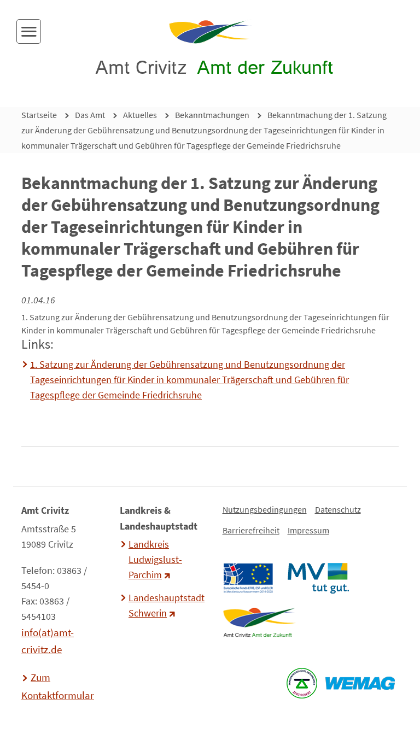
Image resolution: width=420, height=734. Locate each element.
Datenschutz (338, 509)
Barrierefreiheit (251, 530)
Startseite (39, 114)
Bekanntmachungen (212, 114)
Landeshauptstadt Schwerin (165, 605)
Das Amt (90, 114)
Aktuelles (140, 114)
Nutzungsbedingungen (265, 509)
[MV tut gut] (318, 578)
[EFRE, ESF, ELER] (247, 578)
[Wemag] (360, 683)
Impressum (308, 530)
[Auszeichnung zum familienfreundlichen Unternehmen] (301, 683)
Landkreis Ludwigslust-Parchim (155, 559)
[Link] (259, 622)
